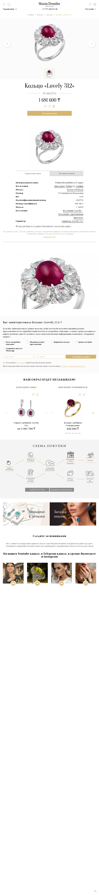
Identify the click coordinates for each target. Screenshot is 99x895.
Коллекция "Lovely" (72, 210)
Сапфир (79, 186)
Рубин (69, 186)
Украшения (8, 9)
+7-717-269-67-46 (49, 9)
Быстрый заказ (49, 113)
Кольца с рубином (27, 231)
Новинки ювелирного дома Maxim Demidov (79, 231)
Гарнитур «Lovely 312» (72, 221)
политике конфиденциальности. (73, 366)
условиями (21, 362)
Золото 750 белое (75, 189)
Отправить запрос (81, 356)
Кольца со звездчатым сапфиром (47, 231)
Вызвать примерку (62, 489)
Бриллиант (59, 186)
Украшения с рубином (36, 234)
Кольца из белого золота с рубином (59, 234)
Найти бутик (37, 489)
